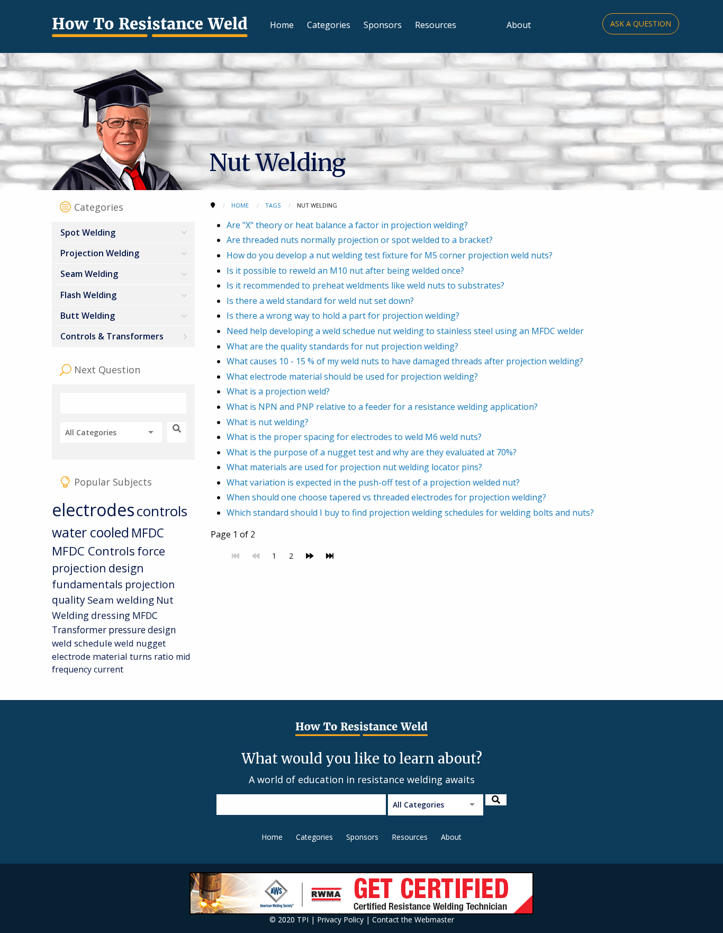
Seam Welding (89, 274)
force (151, 551)
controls (162, 511)
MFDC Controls (93, 551)
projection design (97, 568)
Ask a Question (640, 24)
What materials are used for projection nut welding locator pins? (354, 467)
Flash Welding (88, 295)
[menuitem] (123, 232)
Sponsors (383, 25)
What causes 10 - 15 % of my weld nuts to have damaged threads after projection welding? (405, 361)
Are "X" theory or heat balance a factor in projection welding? (347, 225)
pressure (127, 629)
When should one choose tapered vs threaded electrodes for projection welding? (386, 497)
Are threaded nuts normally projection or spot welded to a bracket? (360, 240)
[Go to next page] (310, 556)
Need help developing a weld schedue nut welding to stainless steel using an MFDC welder (405, 331)
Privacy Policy (340, 919)
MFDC (147, 533)
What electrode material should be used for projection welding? (352, 376)
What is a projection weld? (278, 391)
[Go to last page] (330, 556)
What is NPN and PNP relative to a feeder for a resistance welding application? (382, 406)
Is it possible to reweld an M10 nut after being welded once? (345, 270)
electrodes (93, 509)
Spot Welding (87, 232)
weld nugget (140, 643)
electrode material (90, 656)
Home (282, 25)
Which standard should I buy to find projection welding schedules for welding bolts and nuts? (410, 512)
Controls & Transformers (112, 336)
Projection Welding (99, 253)
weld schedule (82, 643)
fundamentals (87, 584)
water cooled (90, 532)
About (519, 25)
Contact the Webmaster (413, 919)
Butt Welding (87, 315)
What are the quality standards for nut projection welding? (342, 346)
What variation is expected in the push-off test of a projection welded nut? (373, 482)
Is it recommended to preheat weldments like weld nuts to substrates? (365, 285)
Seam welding (120, 599)
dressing (110, 615)
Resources (435, 25)
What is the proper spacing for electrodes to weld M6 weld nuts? (354, 437)
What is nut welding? (268, 422)
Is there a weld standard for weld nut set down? (320, 301)
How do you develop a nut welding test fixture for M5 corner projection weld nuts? (390, 255)
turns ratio (152, 656)
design (162, 629)
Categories (328, 25)
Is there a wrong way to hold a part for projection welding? (343, 315)
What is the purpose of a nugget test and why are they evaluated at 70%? (372, 452)
